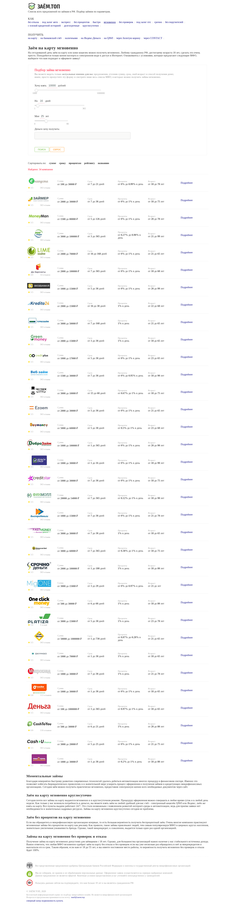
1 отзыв (43, 625)
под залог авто (50, 22)
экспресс (66, 22)
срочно (158, 22)
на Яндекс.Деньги (91, 38)
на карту (32, 38)
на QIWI (108, 38)
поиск (42, 149)
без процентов (82, 22)
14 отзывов (45, 275)
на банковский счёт (51, 38)
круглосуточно (91, 25)
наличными (71, 38)
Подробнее (187, 182)
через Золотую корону (128, 38)
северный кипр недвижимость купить (44, 900)
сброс (57, 149)
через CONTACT (153, 38)
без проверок (126, 22)
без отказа (33, 22)
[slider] (36, 90)
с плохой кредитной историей (44, 25)
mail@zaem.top (78, 897)
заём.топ (44, 6)
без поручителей (174, 22)
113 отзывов (45, 695)
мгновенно (110, 22)
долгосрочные (71, 25)
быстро (97, 22)
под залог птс (143, 22)
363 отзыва (45, 188)
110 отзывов (45, 730)
